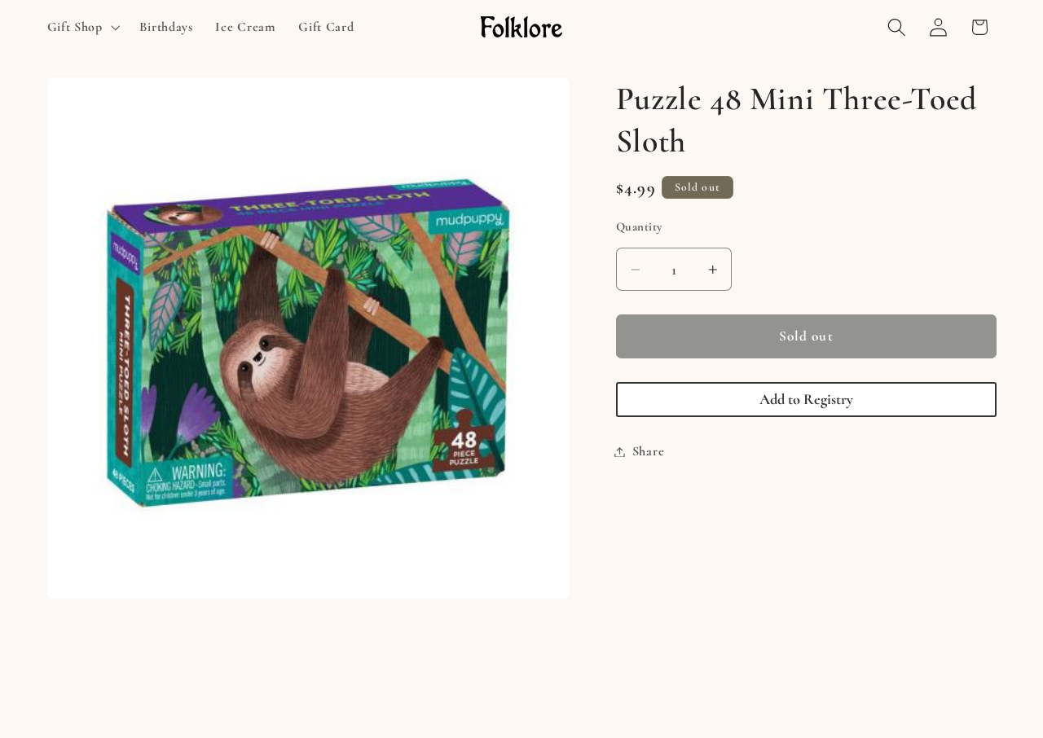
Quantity (639, 227)
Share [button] (648, 451)
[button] (82, 26)
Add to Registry (806, 399)
